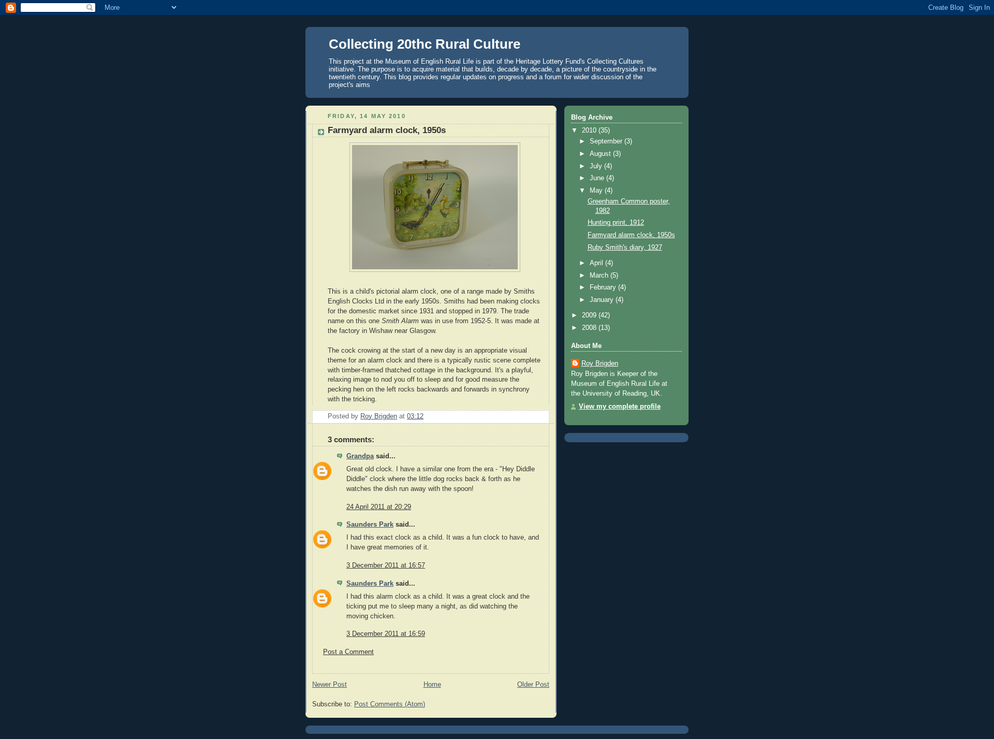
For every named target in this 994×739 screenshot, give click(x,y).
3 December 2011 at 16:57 (385, 565)
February (604, 287)
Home (432, 684)
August (601, 153)
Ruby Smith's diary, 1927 (625, 247)
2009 (590, 315)
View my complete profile (620, 406)
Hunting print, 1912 (616, 222)
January (603, 299)
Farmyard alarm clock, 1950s (631, 235)
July (597, 166)
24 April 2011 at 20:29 (378, 507)
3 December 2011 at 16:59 (385, 633)
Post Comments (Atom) (389, 704)
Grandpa (360, 456)
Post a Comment (348, 652)
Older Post (533, 684)
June (598, 178)
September (607, 141)
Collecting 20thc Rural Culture (424, 44)
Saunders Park (369, 524)
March (600, 275)
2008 (590, 327)
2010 (590, 130)
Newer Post (329, 684)
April (597, 263)
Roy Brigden (599, 363)
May (597, 190)
